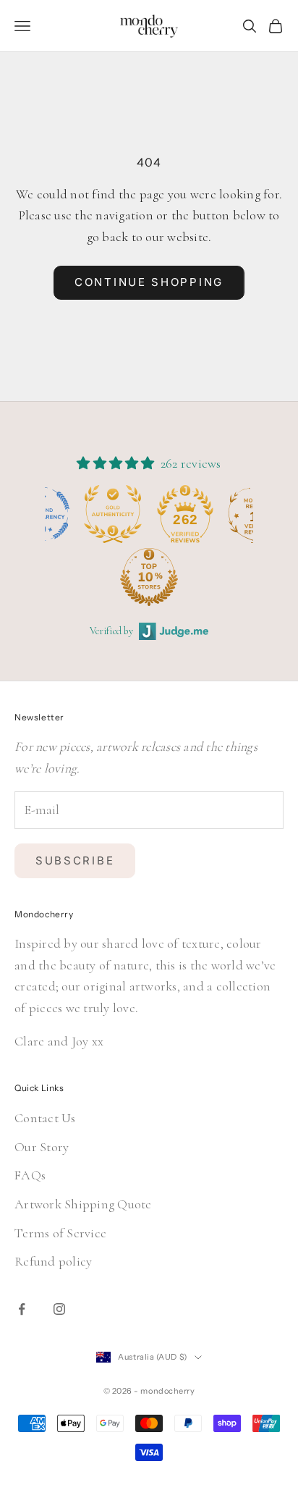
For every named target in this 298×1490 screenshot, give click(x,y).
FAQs (30, 1175)
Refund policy (53, 1261)
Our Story (41, 1147)
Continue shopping (149, 282)
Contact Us (45, 1118)
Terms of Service (60, 1233)
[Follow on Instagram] (59, 1309)
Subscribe (74, 860)
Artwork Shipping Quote (83, 1204)
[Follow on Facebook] (21, 1309)
